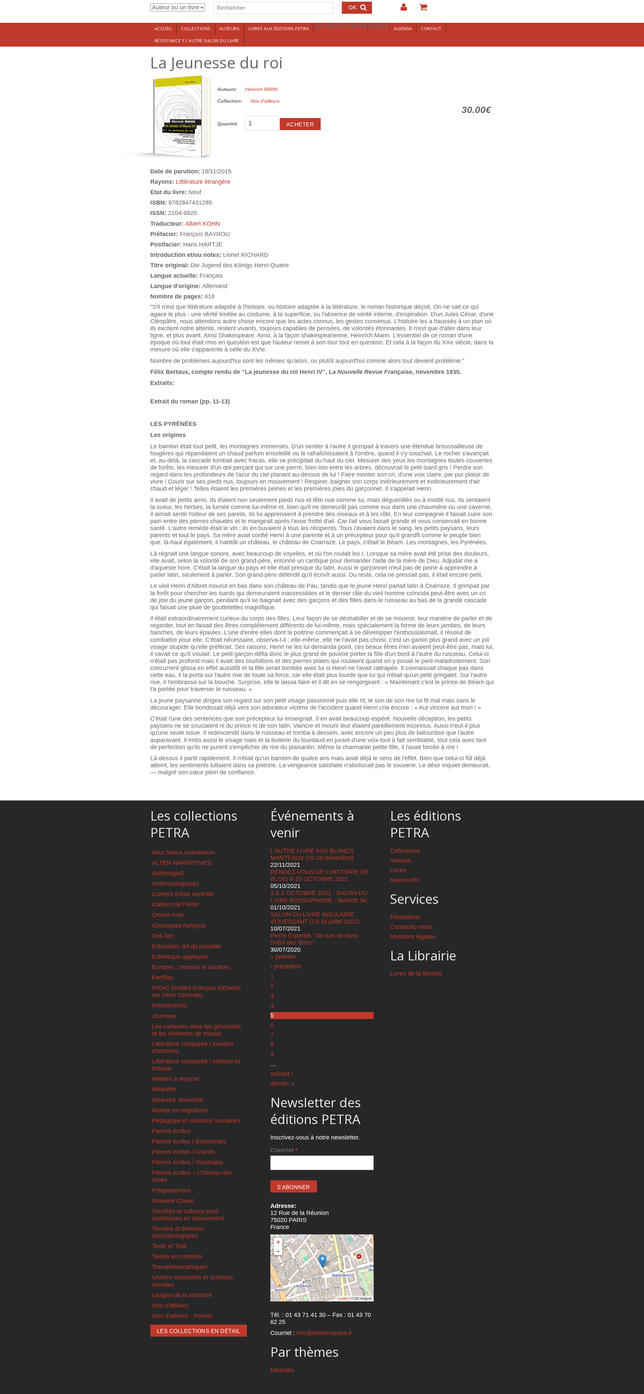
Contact (431, 28)
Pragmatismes (171, 1190)
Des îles (163, 936)
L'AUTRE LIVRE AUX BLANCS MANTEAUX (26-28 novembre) (312, 854)
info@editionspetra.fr (324, 1333)
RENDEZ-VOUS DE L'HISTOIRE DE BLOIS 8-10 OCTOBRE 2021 (319, 875)
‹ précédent (285, 966)
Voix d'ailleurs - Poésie (182, 1316)
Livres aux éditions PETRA (279, 28)
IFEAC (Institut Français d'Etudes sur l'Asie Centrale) (196, 991)
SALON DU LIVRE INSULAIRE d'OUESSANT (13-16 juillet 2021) (315, 918)
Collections (196, 28)
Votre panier (420, 9)
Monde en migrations (180, 1110)
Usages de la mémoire (182, 1295)
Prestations (405, 917)
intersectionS (169, 1005)
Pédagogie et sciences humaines (196, 1120)
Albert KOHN (202, 223)
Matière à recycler (176, 1078)
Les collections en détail (198, 1331)
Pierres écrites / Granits (183, 1152)
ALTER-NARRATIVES (181, 862)
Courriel (284, 1150)
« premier (283, 956)
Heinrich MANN (261, 89)
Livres (398, 870)
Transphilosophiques (179, 1267)
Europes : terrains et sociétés (191, 967)
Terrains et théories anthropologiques (177, 1232)
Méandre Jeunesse (177, 1100)
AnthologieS (168, 873)
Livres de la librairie (416, 973)
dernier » (282, 1083)
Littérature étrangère (203, 181)
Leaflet (342, 1298)
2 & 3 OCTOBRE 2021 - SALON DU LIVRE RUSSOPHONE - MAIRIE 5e (318, 896)
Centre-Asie (168, 914)
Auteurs (229, 28)
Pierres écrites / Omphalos (187, 1162)
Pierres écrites (171, 1131)
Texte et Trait (169, 1246)
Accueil (163, 28)
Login (400, 9)
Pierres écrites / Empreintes (189, 1141)
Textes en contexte (177, 1256)
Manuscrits (404, 880)
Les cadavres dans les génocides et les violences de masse (196, 1030)
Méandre (164, 1089)
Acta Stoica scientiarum (183, 852)
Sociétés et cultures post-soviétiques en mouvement (188, 1215)
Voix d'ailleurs (265, 101)
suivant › (281, 1073)
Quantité (227, 123)
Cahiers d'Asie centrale (183, 894)
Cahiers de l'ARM (175, 904)
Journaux (164, 1016)
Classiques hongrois (179, 925)
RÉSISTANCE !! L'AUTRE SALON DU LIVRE (197, 41)
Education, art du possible (186, 946)
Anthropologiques (175, 883)
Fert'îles (162, 977)
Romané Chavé (173, 1200)
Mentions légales (412, 936)
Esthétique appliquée (180, 956)
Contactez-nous (411, 927)
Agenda (403, 28)
